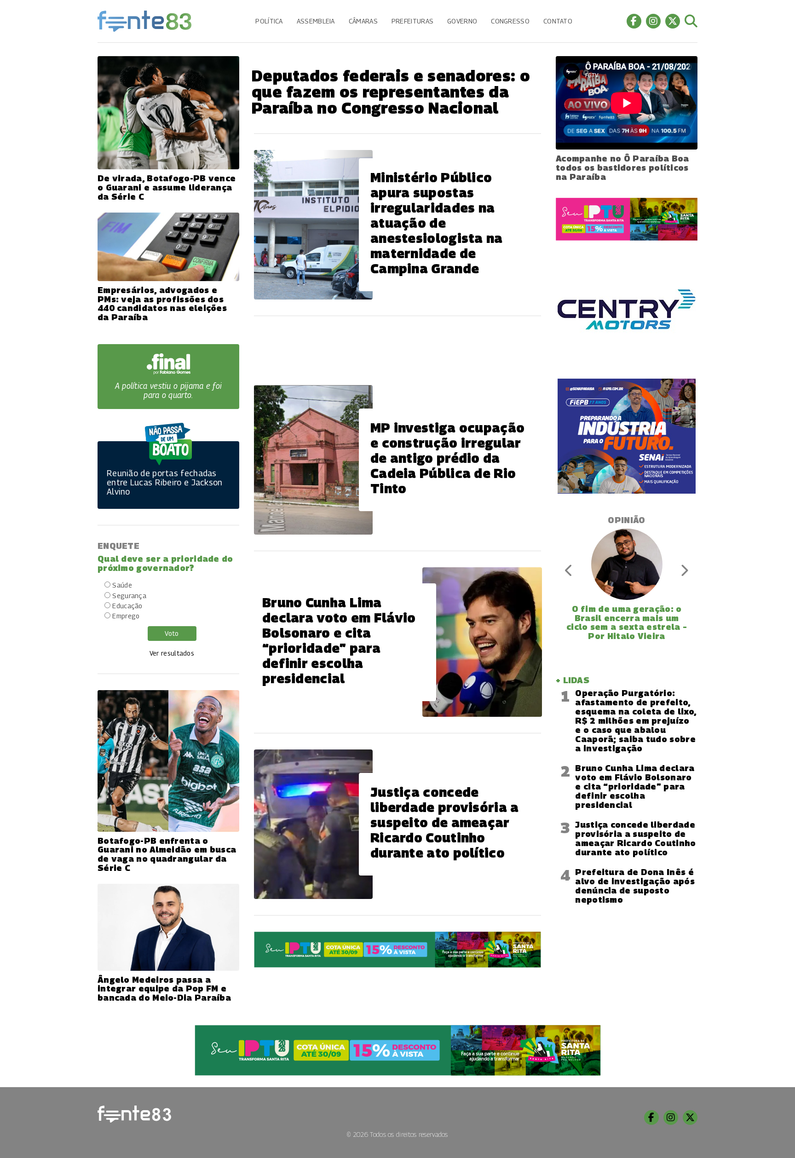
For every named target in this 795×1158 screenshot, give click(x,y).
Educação (127, 606)
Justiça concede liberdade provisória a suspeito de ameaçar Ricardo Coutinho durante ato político (635, 838)
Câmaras (363, 21)
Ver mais (397, 994)
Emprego (125, 616)
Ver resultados (172, 653)
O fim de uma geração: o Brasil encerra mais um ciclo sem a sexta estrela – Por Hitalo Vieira (626, 622)
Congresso (510, 21)
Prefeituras (412, 21)
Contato (557, 21)
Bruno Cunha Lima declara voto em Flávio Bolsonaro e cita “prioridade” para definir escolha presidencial (634, 786)
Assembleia (316, 21)
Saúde (122, 585)
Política (268, 21)
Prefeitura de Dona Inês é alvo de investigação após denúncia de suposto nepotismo (635, 886)
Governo (462, 21)
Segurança (129, 595)
